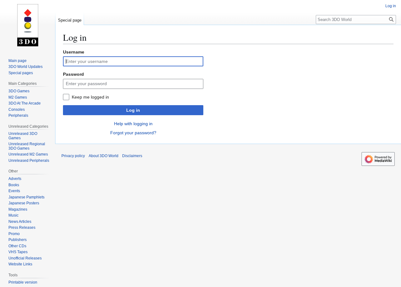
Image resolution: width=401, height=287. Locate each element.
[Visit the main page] (28, 25)
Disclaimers (132, 156)
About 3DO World (103, 156)
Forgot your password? (133, 132)
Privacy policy (73, 156)
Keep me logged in (90, 97)
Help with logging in (133, 123)
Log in (133, 110)
